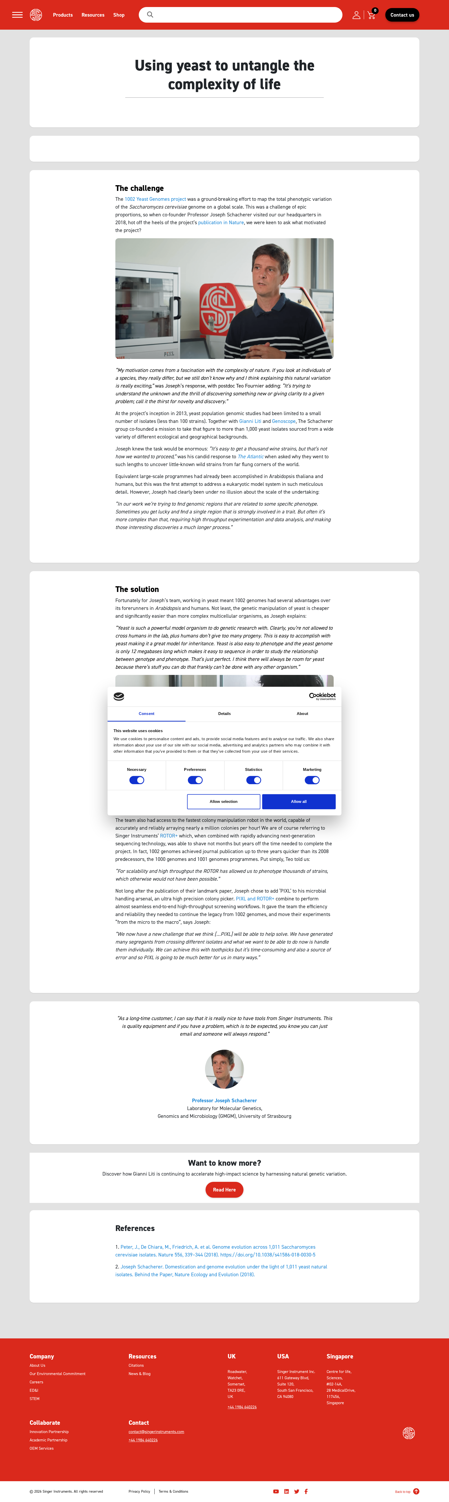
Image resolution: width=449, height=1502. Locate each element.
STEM (34, 1398)
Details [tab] (224, 714)
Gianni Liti (250, 421)
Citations (136, 1365)
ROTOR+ (169, 835)
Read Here (224, 1189)
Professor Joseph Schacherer (224, 1100)
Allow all (299, 802)
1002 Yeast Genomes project (155, 199)
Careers (36, 1382)
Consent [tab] (146, 714)
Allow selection (223, 802)
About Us (37, 1365)
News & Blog (139, 1373)
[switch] (195, 780)
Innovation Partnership (49, 1431)
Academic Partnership (48, 1440)
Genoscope (284, 421)
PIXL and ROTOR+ (255, 898)
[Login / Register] (356, 14)
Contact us (402, 14)
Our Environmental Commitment (57, 1373)
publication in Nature (221, 222)
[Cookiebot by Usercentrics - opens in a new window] (313, 696)
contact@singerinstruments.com (156, 1431)
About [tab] (302, 714)
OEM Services (42, 1448)
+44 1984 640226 (143, 1440)
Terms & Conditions (173, 1491)
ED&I (34, 1390)
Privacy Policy (139, 1491)
